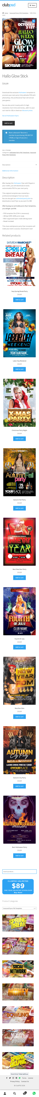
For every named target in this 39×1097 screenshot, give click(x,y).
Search (15, 1093)
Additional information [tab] (10, 171)
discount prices (27, 110)
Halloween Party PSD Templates (20, 152)
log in (18, 138)
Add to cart (8, 123)
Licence (30, 1078)
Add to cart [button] (20, 300)
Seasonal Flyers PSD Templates (19, 13)
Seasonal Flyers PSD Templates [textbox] (19, 908)
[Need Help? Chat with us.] (19, 1078)
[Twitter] (10, 1078)
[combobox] (19, 908)
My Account (5, 1093)
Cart (23, 1091)
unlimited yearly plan (23, 198)
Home (6, 13)
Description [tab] (6, 165)
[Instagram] (13, 1078)
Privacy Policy (15, 1081)
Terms (24, 1078)
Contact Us (25, 1081)
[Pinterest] (16, 1078)
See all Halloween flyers (10, 116)
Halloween (22, 92)
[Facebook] (7, 1078)
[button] (33, 21)
